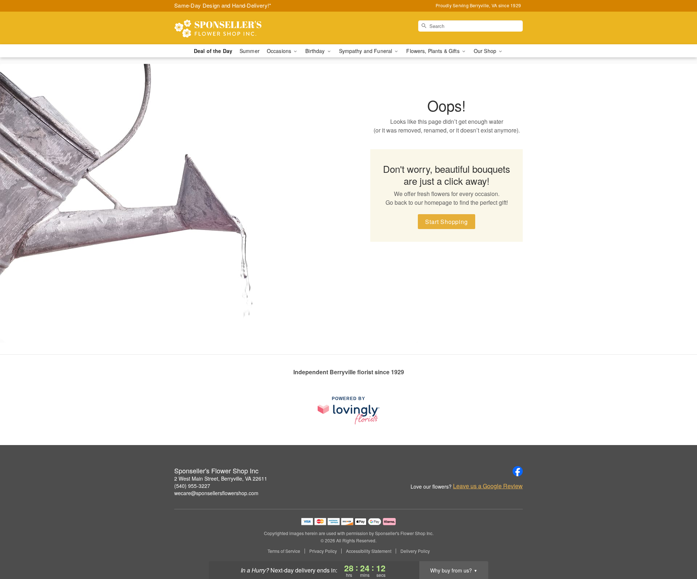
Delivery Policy (415, 551)
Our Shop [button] (486, 50)
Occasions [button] (280, 50)
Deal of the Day (213, 50)
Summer (250, 50)
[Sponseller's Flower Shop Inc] (226, 28)
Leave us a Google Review (488, 486)
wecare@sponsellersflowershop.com (216, 493)
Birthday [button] (315, 50)
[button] (678, 548)
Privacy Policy (323, 551)
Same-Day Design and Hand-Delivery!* (223, 5)
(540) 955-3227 (192, 485)
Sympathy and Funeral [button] (366, 50)
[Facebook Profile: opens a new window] (518, 471)
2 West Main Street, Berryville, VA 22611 (220, 478)
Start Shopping (446, 221)
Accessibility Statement (368, 551)
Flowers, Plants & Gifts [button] (433, 50)
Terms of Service (284, 551)
